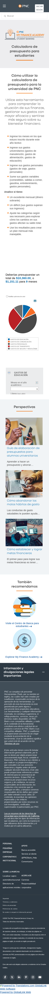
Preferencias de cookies (10, 909)
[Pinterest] (26, 977)
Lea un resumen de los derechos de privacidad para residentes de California (21, 814)
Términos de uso (11, 743)
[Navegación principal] (4, 6)
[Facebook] (5, 977)
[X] (12, 977)
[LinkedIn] (19, 977)
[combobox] (24, 16)
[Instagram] (32, 977)
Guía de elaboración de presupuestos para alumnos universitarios (23, 452)
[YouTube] (39, 977)
